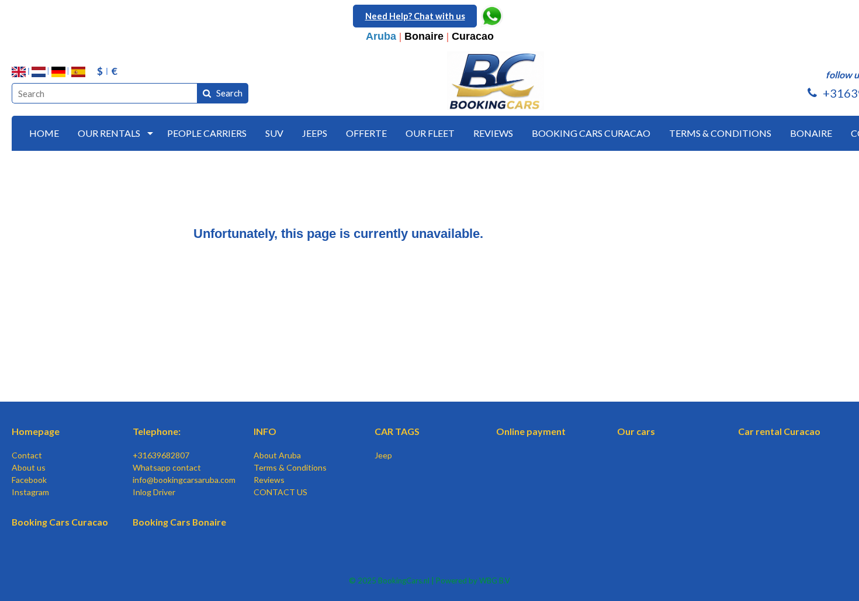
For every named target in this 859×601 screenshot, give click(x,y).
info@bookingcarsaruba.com (184, 480)
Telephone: (157, 431)
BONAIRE (811, 133)
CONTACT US (280, 492)
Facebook (29, 480)
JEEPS (314, 133)
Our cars (636, 431)
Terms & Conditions (290, 467)
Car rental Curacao (779, 431)
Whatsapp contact (167, 467)
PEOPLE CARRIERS (207, 133)
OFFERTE (366, 133)
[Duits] (58, 72)
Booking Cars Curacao (60, 521)
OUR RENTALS (109, 133)
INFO (265, 431)
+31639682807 (161, 455)
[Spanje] (78, 72)
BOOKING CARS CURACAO (591, 133)
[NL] (39, 72)
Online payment (531, 431)
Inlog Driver (154, 492)
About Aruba (277, 455)
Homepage (36, 431)
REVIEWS (493, 133)
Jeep (383, 455)
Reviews (269, 480)
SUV (274, 133)
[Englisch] (19, 72)
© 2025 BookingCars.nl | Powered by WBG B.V (429, 580)
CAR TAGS (397, 431)
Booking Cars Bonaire (179, 521)
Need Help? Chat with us (415, 16)
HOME (44, 133)
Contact (27, 455)
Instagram (30, 492)
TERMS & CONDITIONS (720, 133)
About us (29, 467)
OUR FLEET (430, 133)
